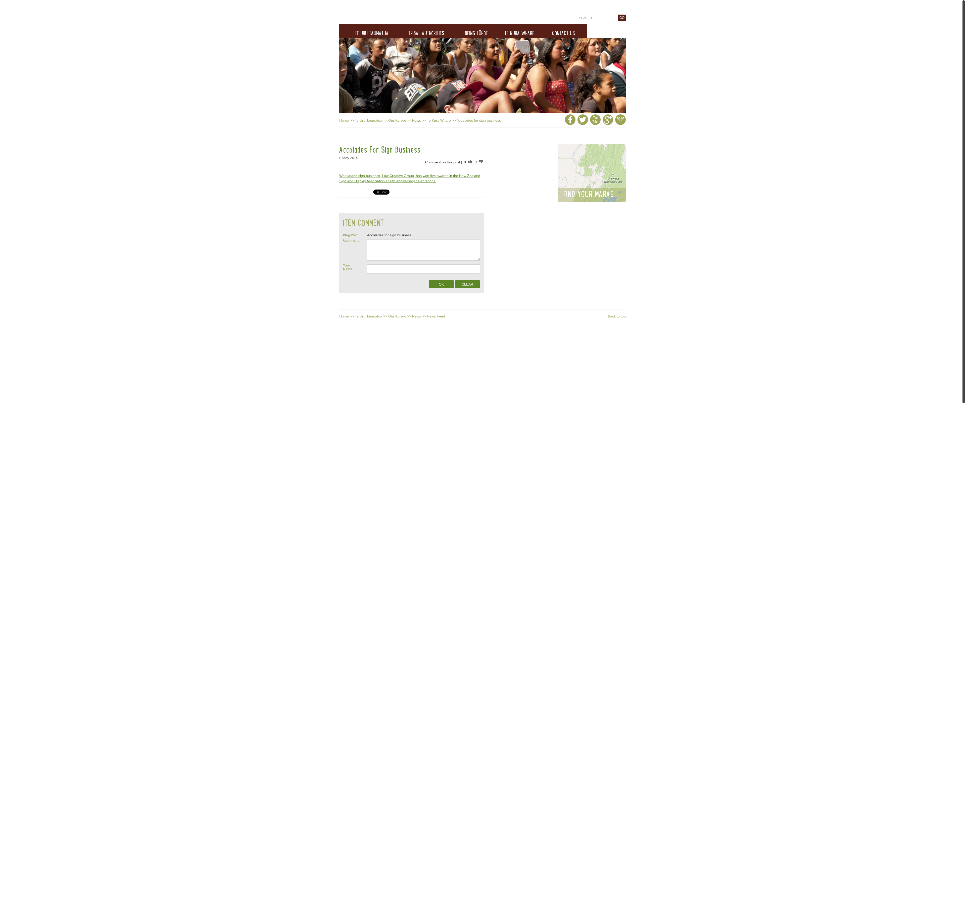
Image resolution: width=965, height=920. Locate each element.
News (416, 120)
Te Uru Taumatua (368, 120)
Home (344, 120)
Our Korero (397, 120)
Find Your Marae (588, 194)
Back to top (617, 316)
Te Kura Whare (439, 120)
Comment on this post (443, 162)
